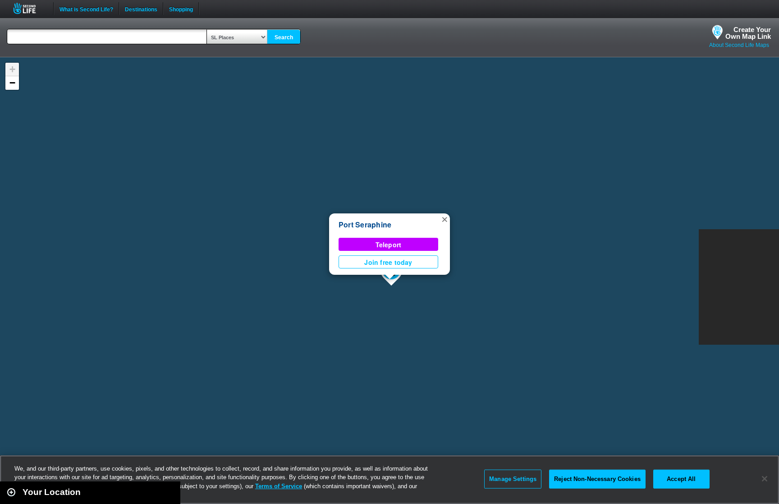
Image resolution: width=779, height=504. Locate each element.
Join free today (388, 262)
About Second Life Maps (739, 45)
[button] (444, 218)
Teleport (389, 244)
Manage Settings (512, 479)
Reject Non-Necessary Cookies (597, 479)
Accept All (681, 479)
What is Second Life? (86, 8)
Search (284, 37)
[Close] (764, 479)
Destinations (141, 8)
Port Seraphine (365, 224)
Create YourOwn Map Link (748, 33)
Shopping (181, 8)
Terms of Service (278, 486)
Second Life (29, 8)
